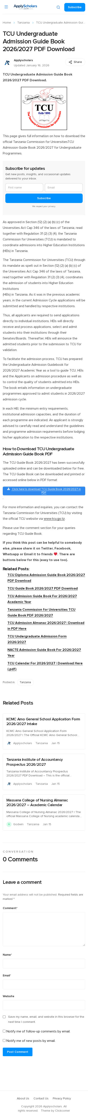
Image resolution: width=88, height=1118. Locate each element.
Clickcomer (62, 1110)
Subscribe (75, 7)
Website (8, 996)
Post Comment (17, 1051)
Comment (10, 908)
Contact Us (41, 1098)
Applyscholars (23, 60)
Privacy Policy (62, 1098)
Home (7, 22)
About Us (23, 1098)
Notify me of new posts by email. (30, 1040)
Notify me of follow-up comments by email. (38, 1031)
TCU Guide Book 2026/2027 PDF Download (42, 588)
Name (7, 954)
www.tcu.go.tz (54, 518)
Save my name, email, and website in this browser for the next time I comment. (46, 1019)
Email (7, 975)
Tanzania (23, 22)
